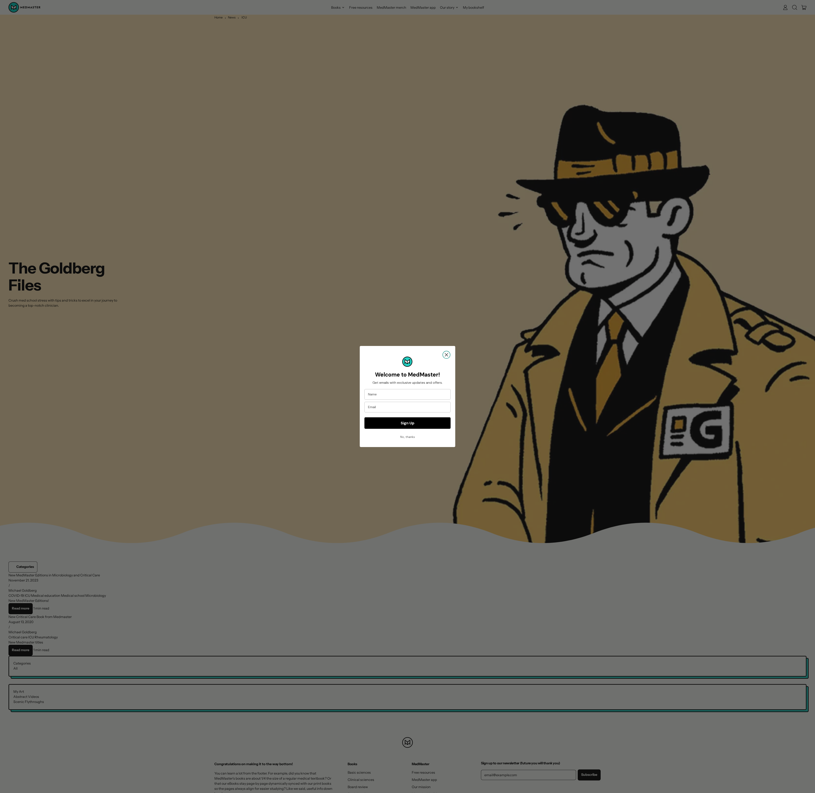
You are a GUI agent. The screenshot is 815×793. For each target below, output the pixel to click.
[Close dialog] (446, 354)
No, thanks (407, 437)
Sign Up (407, 423)
